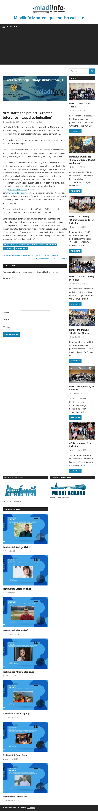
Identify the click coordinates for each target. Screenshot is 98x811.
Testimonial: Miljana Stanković (18, 672)
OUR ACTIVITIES (35, 122)
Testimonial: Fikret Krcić (15, 796)
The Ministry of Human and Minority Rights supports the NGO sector (31, 255)
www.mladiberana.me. (18, 193)
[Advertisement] (49, 48)
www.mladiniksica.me (17, 189)
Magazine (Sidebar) (12, 509)
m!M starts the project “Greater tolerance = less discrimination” (30, 245)
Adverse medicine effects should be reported (47, 258)
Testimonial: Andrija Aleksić (17, 547)
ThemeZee (31, 808)
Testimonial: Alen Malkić (15, 630)
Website (6, 327)
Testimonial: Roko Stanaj (15, 755)
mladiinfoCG (9, 248)
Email (6, 320)
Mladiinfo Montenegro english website (49, 17)
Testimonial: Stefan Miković (17, 588)
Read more (75, 131)
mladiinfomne (21, 248)
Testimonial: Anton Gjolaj (16, 713)
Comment (8, 278)
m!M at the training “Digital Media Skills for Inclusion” (81, 219)
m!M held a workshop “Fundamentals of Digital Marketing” (82, 160)
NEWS (26, 122)
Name (6, 313)
